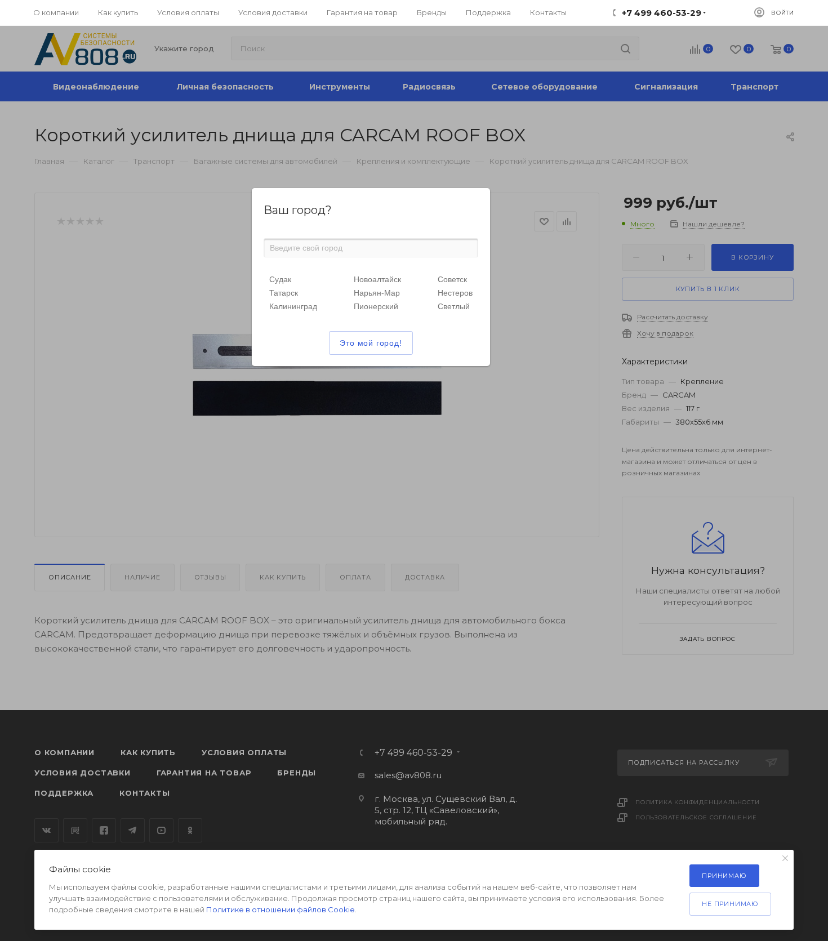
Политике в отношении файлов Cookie (280, 909)
